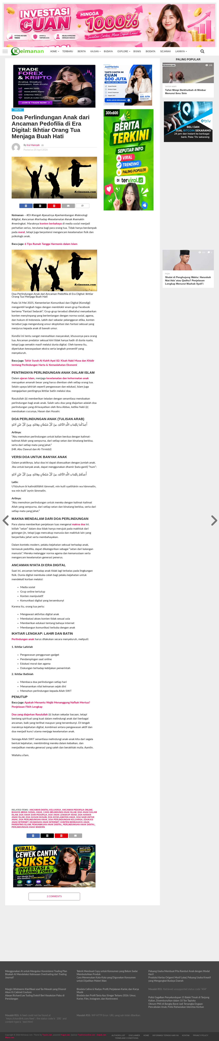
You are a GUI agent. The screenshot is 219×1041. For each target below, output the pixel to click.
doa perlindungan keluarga (65, 819)
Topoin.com (47, 1035)
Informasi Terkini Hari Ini (165, 1035)
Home (53, 51)
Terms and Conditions (126, 1038)
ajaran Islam (27, 378)
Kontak (186, 1035)
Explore (123, 51)
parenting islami (21, 824)
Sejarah (165, 51)
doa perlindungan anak (33, 819)
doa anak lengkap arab (62, 815)
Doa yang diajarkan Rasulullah (30, 714)
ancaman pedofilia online (77, 810)
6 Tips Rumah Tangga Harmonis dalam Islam (51, 244)
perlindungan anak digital (79, 824)
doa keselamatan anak (61, 817)
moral (21, 232)
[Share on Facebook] (26, 205)
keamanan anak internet (44, 822)
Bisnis (137, 51)
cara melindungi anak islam (59, 812)
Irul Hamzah (33, 145)
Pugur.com (65, 1035)
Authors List (118, 1035)
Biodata (150, 51)
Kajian (95, 51)
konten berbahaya (51, 223)
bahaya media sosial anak (27, 812)
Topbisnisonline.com (86, 1035)
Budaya (108, 51)
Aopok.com (101, 1035)
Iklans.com (9, 1037)
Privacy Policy (200, 1035)
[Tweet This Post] (40, 205)
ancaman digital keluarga (45, 810)
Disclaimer (134, 1035)
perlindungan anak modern (28, 827)
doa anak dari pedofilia (33, 815)
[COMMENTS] (82, 205)
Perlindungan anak (23, 639)
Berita (82, 51)
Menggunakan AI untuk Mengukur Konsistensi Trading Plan (36, 971)
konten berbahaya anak (74, 822)
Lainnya (180, 51)
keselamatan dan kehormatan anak (67, 378)
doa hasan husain (36, 817)
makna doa (78, 524)
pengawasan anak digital (47, 824)
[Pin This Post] (54, 205)
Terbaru (67, 51)
